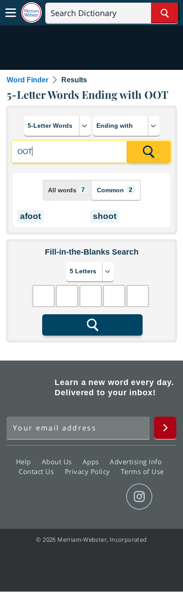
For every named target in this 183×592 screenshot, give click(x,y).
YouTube (107, 496)
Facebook (43, 496)
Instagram (139, 496)
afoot (30, 216)
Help (24, 461)
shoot (104, 216)
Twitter (75, 496)
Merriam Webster (29, 387)
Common (114, 190)
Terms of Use (142, 471)
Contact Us (37, 471)
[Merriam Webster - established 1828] (31, 12)
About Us (58, 461)
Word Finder (27, 80)
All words (66, 190)
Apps (92, 461)
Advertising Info (137, 461)
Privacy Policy (88, 471)
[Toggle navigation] (10, 13)
